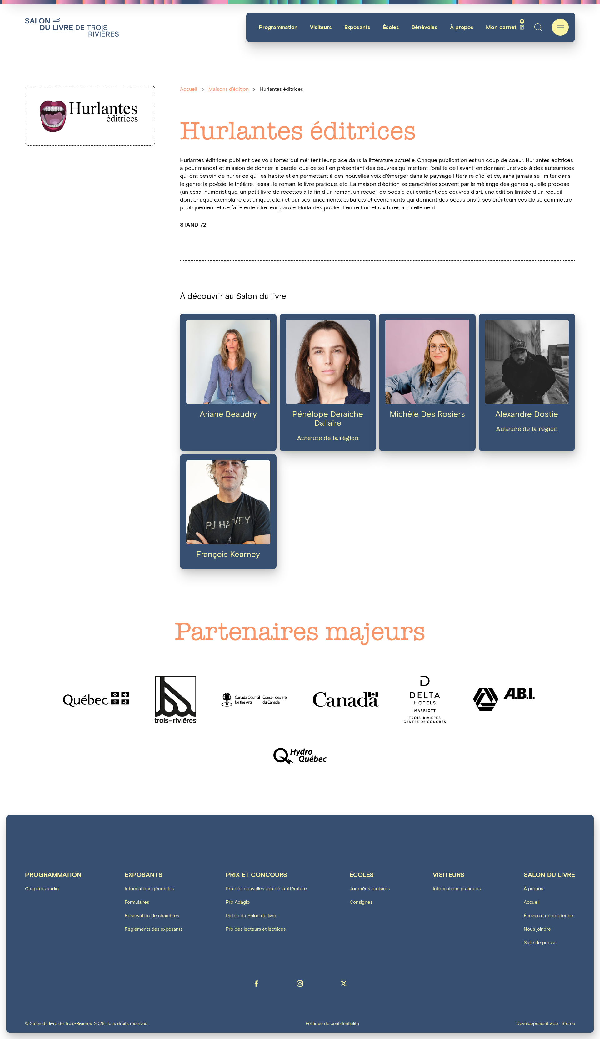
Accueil (188, 89)
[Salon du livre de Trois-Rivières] (72, 27)
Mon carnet (504, 27)
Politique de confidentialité (332, 1023)
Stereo (568, 1023)
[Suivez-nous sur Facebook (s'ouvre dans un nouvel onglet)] (256, 983)
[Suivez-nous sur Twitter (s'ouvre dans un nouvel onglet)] (344, 983)
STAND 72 (193, 224)
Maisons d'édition (228, 89)
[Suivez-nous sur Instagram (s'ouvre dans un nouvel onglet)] (300, 983)
